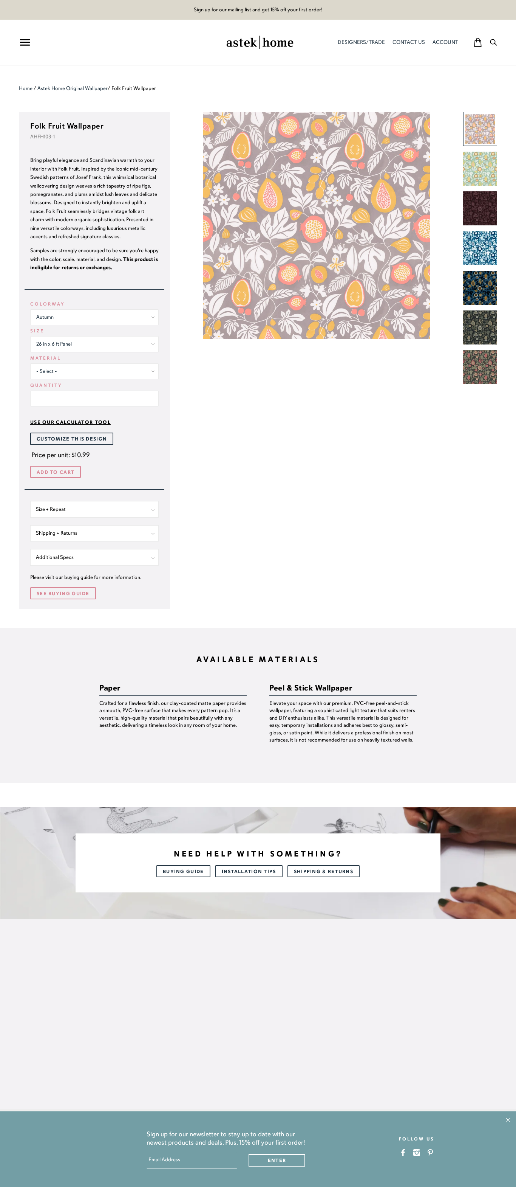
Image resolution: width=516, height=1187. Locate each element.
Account (445, 42)
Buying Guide (183, 872)
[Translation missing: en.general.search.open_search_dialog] (493, 42)
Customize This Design (72, 439)
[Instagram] (417, 1152)
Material (45, 358)
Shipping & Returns (323, 872)
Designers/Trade (361, 42)
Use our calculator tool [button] (70, 422)
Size (37, 331)
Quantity (46, 385)
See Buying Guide (63, 594)
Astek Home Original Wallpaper (72, 88)
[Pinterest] (430, 1152)
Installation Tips (249, 872)
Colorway (47, 304)
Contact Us (408, 42)
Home (25, 88)
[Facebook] (403, 1152)
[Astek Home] (260, 41)
